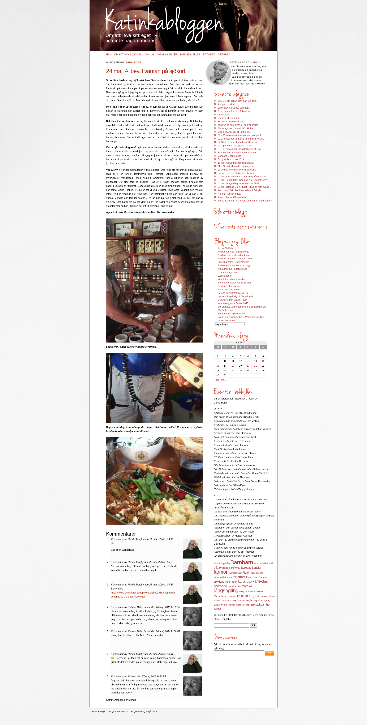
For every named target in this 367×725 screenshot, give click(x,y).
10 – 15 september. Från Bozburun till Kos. (239, 149)
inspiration (231, 581)
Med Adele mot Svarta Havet (232, 300)
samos (242, 600)
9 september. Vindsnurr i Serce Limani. (238, 152)
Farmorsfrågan (235, 573)
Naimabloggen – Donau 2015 (233, 303)
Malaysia (243, 591)
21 (255, 366)
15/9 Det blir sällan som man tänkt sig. (237, 101)
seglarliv (257, 600)
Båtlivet (209, 54)
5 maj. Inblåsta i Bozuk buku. (232, 197)
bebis (265, 563)
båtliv (218, 567)
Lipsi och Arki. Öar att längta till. (234, 132)
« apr (216, 380)
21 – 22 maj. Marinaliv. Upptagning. (236, 166)
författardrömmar (223, 577)
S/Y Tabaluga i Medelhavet (231, 313)
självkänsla (220, 604)
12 (240, 361)
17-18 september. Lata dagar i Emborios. (239, 142)
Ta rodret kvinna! (226, 320)
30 (217, 375)
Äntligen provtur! (226, 104)
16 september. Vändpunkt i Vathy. (235, 145)
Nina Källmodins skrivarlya (231, 279)
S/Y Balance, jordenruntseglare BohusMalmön (242, 306)
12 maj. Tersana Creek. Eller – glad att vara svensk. (244, 187)
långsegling (226, 590)
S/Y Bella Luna (225, 310)
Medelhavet (221, 596)
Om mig (149, 54)
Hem (109, 54)
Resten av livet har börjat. (231, 121)
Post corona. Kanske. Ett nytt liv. (234, 111)
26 (240, 370)
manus (259, 591)
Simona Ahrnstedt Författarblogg (234, 282)
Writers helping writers (229, 289)
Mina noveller (190, 54)
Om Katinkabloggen (128, 54)
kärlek (258, 581)
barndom (258, 563)
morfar (232, 596)
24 (225, 370)
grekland (219, 581)
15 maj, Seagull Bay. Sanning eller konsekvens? (243, 180)
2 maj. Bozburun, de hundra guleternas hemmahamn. (245, 200)
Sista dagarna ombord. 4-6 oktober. (236, 128)
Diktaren (224, 54)
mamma (251, 591)
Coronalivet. (224, 114)
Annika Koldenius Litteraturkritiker (235, 258)
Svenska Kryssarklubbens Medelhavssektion (241, 317)
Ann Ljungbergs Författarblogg (233, 251)
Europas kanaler (251, 567)
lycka (248, 586)
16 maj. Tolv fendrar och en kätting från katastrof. (243, 176)
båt (271, 563)
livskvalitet (231, 586)
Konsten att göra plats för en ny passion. (238, 125)
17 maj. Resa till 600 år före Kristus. (236, 173)
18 (232, 366)
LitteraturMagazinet (228, 272)
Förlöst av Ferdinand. (229, 118)
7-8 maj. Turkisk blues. (229, 193)
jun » (223, 380)
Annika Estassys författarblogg (233, 255)
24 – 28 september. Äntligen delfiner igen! (239, 135)
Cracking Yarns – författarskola (233, 262)
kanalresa (245, 581)
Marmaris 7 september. (229, 156)
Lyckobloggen (225, 275)
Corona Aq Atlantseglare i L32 (233, 293)
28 (255, 370)
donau (226, 567)
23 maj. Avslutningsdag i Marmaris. (236, 163)
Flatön (246, 572)
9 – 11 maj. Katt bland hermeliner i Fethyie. (240, 190)
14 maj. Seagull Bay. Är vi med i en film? (238, 183)
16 (217, 366)
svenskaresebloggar (245, 605)
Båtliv (129, 62)
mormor (243, 595)
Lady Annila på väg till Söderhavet (235, 296)
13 (248, 361)
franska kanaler (258, 573)
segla (248, 600)
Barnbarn (241, 562)
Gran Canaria (260, 577)
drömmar (235, 567)
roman (234, 600)
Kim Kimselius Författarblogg (232, 269)
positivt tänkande (221, 600)
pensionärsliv (268, 596)
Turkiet (217, 608)
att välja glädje (222, 563)
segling (266, 600)
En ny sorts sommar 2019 (231, 159)
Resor (138, 62)
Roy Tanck (252, 615)
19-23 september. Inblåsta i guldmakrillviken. (241, 138)
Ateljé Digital (151, 711)
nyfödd (256, 596)
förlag (249, 577)
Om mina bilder (167, 54)
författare (239, 577)
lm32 (241, 586)
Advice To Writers (226, 248)
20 (248, 366)
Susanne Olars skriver (229, 286)
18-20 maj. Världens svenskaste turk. (237, 169)
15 (263, 361)
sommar (231, 605)
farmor (220, 572)
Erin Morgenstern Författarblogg (234, 265)
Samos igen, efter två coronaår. (234, 107)
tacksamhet (262, 604)
